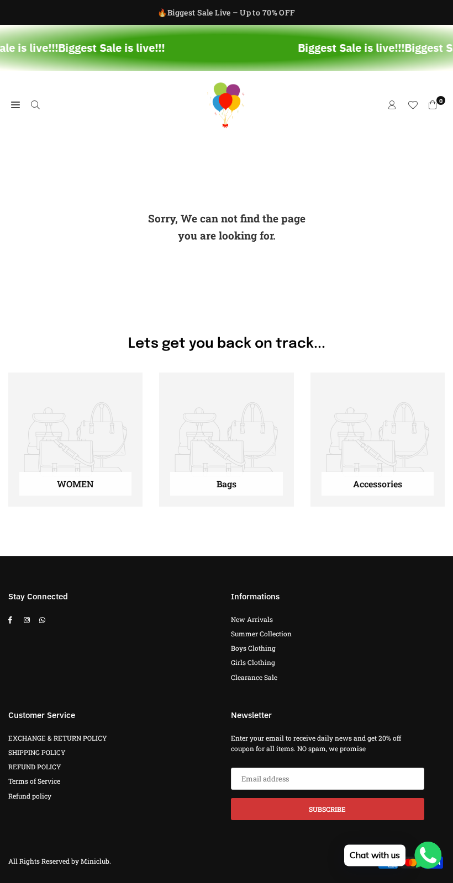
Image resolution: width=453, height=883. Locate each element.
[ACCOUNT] (392, 105)
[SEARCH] (35, 105)
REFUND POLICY (34, 766)
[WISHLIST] (412, 105)
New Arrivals (252, 619)
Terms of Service (34, 780)
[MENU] (15, 105)
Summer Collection (261, 633)
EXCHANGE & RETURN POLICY (57, 737)
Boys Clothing (253, 647)
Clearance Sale (254, 677)
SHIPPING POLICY (37, 752)
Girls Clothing (253, 662)
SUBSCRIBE (327, 809)
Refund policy (29, 795)
